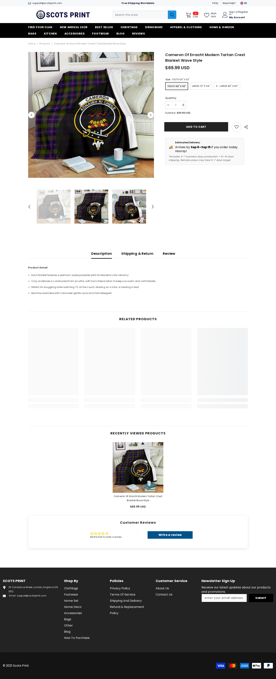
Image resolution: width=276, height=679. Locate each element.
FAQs (215, 3)
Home (31, 43)
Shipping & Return (137, 253)
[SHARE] (244, 126)
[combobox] (140, 15)
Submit (261, 598)
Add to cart (197, 127)
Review (169, 253)
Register (243, 12)
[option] (91, 115)
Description (101, 253)
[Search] (144, 15)
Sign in (232, 13)
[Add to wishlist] (236, 126)
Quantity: (171, 97)
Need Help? (229, 3)
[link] (53, 400)
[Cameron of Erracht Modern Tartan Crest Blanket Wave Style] (138, 467)
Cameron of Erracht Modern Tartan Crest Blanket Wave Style (138, 498)
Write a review (170, 535)
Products (44, 43)
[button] (31, 115)
